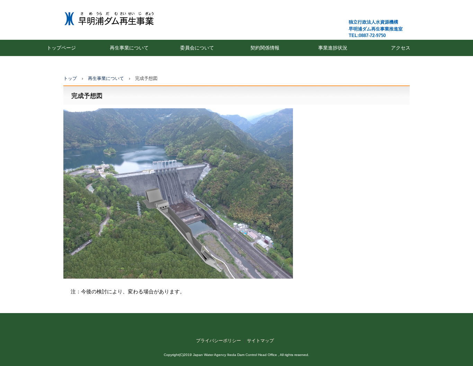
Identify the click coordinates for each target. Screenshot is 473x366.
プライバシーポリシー (218, 340)
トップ (70, 78)
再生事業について (129, 48)
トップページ (61, 48)
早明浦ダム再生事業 (120, 18)
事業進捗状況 (332, 48)
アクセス (400, 48)
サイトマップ (260, 340)
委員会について (197, 48)
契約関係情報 (264, 48)
